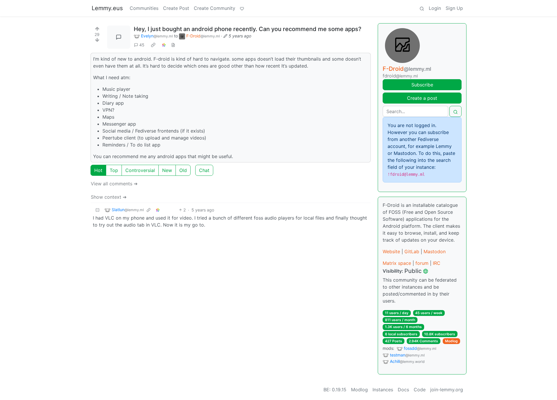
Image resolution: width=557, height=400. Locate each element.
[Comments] (118, 37)
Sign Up (454, 8)
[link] (153, 44)
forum (421, 263)
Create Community (214, 8)
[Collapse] (97, 209)
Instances (382, 389)
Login (435, 8)
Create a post (422, 98)
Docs (403, 389)
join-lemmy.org (446, 389)
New (167, 170)
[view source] (173, 44)
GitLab (411, 251)
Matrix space (397, 263)
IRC (436, 263)
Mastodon (435, 251)
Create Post (176, 8)
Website (391, 251)
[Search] (421, 8)
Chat (204, 170)
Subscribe (422, 85)
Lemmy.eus (107, 8)
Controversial (140, 170)
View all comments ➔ (114, 184)
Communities (144, 8)
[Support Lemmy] (242, 8)
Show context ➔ (108, 197)
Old (183, 170)
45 (141, 44)
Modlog (451, 341)
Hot (98, 170)
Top (114, 170)
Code (420, 389)
